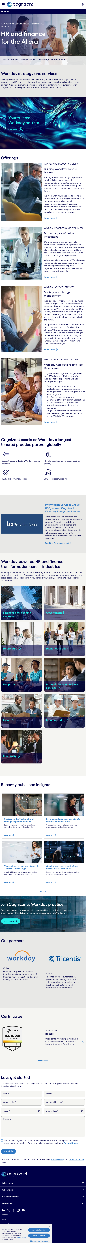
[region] (26, 1233)
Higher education (57, 648)
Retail (6, 720)
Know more (49, 218)
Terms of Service (76, 1159)
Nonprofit (9, 684)
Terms (4, 1219)
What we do (7, 1183)
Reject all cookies (39, 1235)
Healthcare (10, 648)
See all (42, 891)
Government (54, 612)
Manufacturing (55, 720)
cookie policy (21, 1237)
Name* (6, 1093)
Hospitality (10, 756)
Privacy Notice (71, 1143)
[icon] (3, 4)
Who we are (7, 1190)
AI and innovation (10, 1196)
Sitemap (5, 1215)
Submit (7, 1151)
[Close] (49, 1226)
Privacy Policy (57, 1159)
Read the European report (57, 543)
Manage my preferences (39, 1241)
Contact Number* (54, 1102)
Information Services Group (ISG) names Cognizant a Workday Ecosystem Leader (62, 508)
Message (7, 1119)
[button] (83, 1042)
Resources (7, 1203)
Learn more (9, 921)
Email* (49, 1093)
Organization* (9, 1102)
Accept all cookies (39, 1230)
